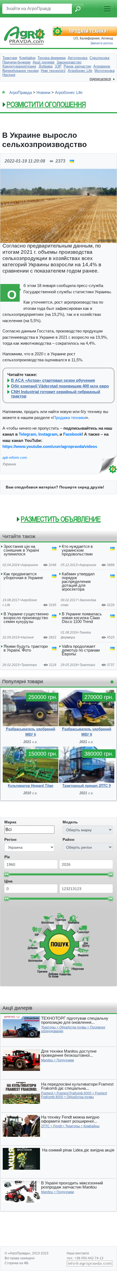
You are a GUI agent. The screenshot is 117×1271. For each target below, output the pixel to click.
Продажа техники (69, 417)
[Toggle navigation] (107, 8)
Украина (9, 464)
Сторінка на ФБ (17, 1263)
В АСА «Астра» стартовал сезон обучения (53, 380)
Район (68, 839)
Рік (7, 857)
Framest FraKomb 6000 (74, 1093)
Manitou (47, 1060)
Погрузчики (65, 1060)
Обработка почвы (73, 1027)
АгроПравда (20, 92)
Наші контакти (78, 1253)
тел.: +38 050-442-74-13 (85, 1258)
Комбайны (92, 1126)
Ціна (8, 881)
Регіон (10, 839)
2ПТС (45, 1126)
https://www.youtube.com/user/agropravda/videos (49, 446)
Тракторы (48, 1027)
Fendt (57, 1126)
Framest (47, 1093)
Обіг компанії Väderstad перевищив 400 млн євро (60, 386)
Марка (10, 822)
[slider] (6, 874)
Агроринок (29, 565)
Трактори (29, 665)
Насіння (27, 637)
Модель (70, 822)
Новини (43, 92)
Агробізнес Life (68, 92)
